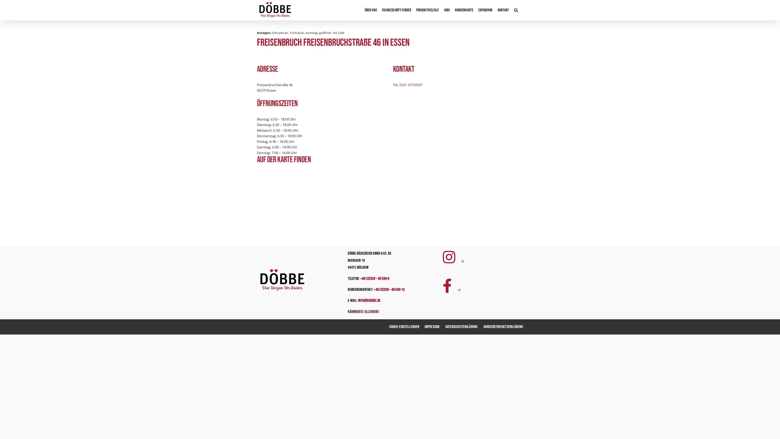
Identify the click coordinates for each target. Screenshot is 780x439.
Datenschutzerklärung (461, 326)
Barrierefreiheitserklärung (503, 326)
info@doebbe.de (369, 300)
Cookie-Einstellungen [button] (404, 326)
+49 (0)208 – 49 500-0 (375, 278)
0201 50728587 (411, 85)
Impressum (432, 326)
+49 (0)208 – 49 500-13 (389, 289)
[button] (516, 10)
